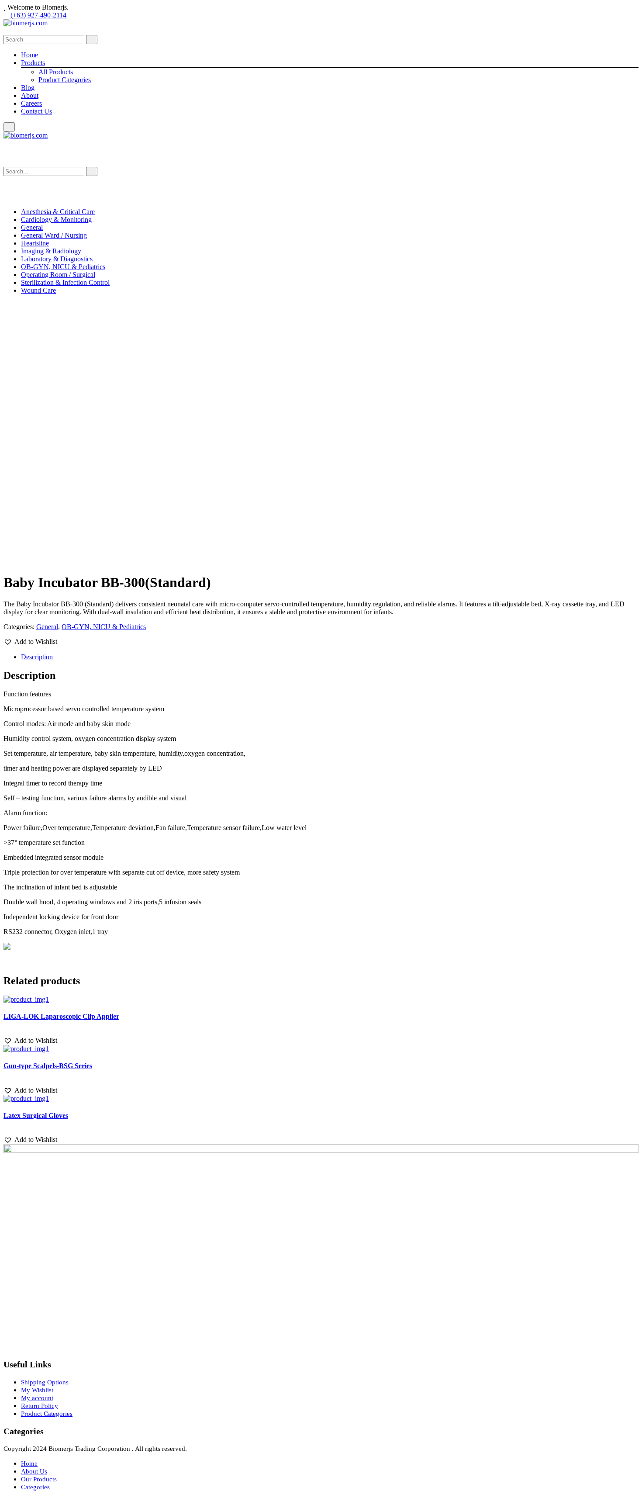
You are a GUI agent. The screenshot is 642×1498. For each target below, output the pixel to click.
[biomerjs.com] (25, 23)
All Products (55, 72)
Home (29, 55)
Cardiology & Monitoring (56, 219)
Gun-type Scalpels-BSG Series (47, 1065)
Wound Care (38, 290)
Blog (28, 87)
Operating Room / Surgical (58, 274)
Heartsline (35, 243)
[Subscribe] (91, 171)
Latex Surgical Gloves (35, 1115)
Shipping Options (45, 1382)
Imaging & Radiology (51, 251)
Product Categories (64, 79)
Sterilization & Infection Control (65, 282)
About (29, 95)
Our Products (39, 1479)
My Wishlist (37, 1390)
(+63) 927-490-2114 (37, 15)
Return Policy (39, 1405)
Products (33, 62)
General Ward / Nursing (54, 235)
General (32, 227)
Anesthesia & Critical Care (58, 211)
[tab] (330, 657)
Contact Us (36, 111)
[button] (30, 641)
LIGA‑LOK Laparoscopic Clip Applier (61, 1016)
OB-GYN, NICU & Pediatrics (63, 266)
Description (37, 657)
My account (37, 1397)
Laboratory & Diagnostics (57, 259)
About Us (34, 1471)
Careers (31, 103)
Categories (35, 1487)
